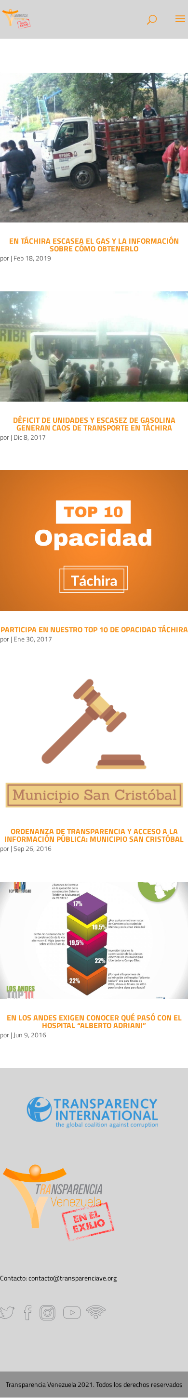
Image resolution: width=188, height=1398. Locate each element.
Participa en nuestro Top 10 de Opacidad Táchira (94, 629)
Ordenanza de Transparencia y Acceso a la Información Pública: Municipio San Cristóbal (94, 835)
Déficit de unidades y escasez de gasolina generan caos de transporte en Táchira (94, 423)
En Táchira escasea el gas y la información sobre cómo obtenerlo (94, 244)
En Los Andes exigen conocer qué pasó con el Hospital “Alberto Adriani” (94, 1021)
